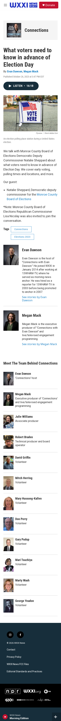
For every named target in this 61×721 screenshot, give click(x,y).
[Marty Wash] (8, 585)
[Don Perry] (8, 524)
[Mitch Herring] (8, 483)
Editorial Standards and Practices (24, 671)
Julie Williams (24, 416)
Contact (11, 649)
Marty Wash (22, 580)
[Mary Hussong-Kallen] (8, 503)
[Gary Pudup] (8, 544)
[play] (5, 716)
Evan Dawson (14, 71)
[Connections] (14, 30)
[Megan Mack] (11, 320)
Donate (50, 5)
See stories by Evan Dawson (34, 298)
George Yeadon (24, 601)
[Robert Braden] (8, 442)
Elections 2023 (22, 236)
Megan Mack (31, 71)
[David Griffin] (8, 462)
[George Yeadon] (8, 606)
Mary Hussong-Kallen (28, 498)
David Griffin (22, 457)
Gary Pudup (22, 539)
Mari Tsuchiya (23, 560)
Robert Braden (24, 437)
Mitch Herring (23, 478)
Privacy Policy (14, 657)
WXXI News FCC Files (18, 664)
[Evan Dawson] (11, 255)
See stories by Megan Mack (39, 344)
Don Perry (21, 519)
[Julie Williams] (8, 421)
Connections (36, 30)
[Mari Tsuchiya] (8, 565)
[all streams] (56, 717)
